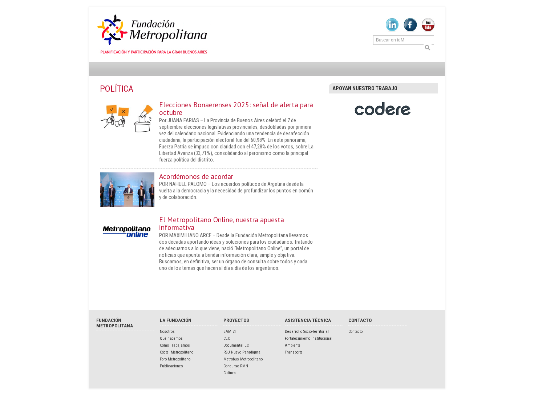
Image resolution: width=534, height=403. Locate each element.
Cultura (229, 373)
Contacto (355, 331)
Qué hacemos (171, 338)
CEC (226, 338)
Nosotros (167, 331)
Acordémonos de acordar (196, 176)
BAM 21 (229, 331)
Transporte (294, 352)
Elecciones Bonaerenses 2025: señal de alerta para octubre (236, 108)
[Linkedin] (392, 30)
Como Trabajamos (175, 345)
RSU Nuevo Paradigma (241, 352)
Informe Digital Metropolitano (153, 35)
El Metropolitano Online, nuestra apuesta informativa (221, 223)
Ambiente (292, 345)
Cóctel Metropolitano (176, 352)
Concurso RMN (235, 366)
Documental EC (236, 345)
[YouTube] (428, 30)
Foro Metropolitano (175, 359)
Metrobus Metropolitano (243, 359)
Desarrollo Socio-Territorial (307, 331)
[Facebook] (410, 30)
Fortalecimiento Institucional (308, 338)
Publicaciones (171, 366)
